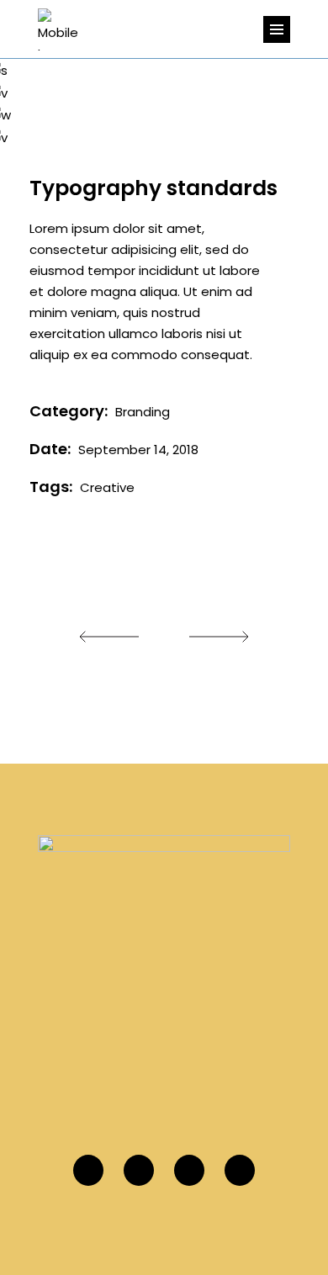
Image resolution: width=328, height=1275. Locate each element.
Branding (142, 412)
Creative (107, 487)
